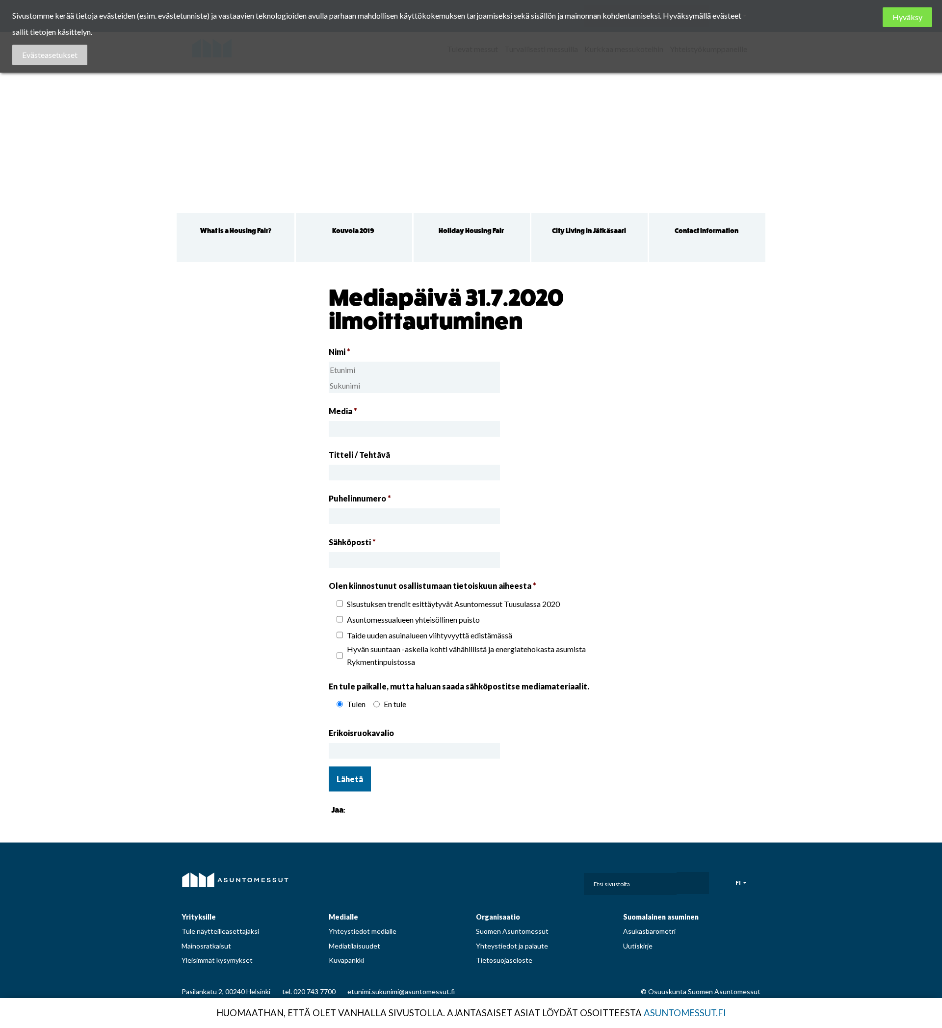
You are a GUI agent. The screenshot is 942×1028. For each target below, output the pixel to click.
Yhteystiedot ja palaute (512, 946)
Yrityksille (199, 917)
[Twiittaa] (367, 809)
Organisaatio (498, 917)
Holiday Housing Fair (471, 231)
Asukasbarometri (649, 931)
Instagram (511, 881)
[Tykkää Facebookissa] (354, 809)
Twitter (554, 881)
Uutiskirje (638, 946)
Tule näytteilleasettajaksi (220, 931)
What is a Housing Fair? (235, 231)
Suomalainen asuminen (661, 917)
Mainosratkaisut (206, 946)
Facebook (489, 881)
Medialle (343, 917)
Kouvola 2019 (353, 231)
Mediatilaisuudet (354, 946)
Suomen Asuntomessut (512, 931)
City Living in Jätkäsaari (589, 231)
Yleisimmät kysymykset (217, 960)
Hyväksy (907, 17)
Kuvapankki (346, 960)
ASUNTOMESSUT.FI (685, 1012)
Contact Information (706, 231)
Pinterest (532, 881)
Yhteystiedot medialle (362, 931)
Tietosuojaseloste (504, 960)
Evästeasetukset (50, 54)
